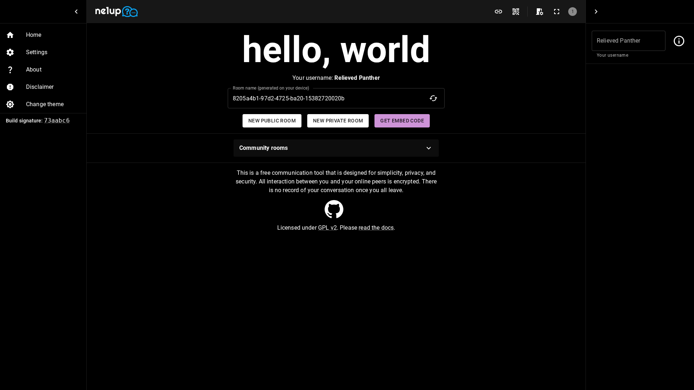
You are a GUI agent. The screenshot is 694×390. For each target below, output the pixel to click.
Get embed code (402, 121)
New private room (338, 121)
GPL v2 (327, 227)
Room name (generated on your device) (271, 88)
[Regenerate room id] (433, 98)
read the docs (376, 227)
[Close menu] (76, 11)
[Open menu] (334, 209)
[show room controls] (539, 11)
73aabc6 (57, 120)
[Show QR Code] (515, 11)
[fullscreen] (556, 11)
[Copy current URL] (498, 11)
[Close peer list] (596, 11)
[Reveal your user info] (679, 41)
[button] (43, 35)
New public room (272, 121)
